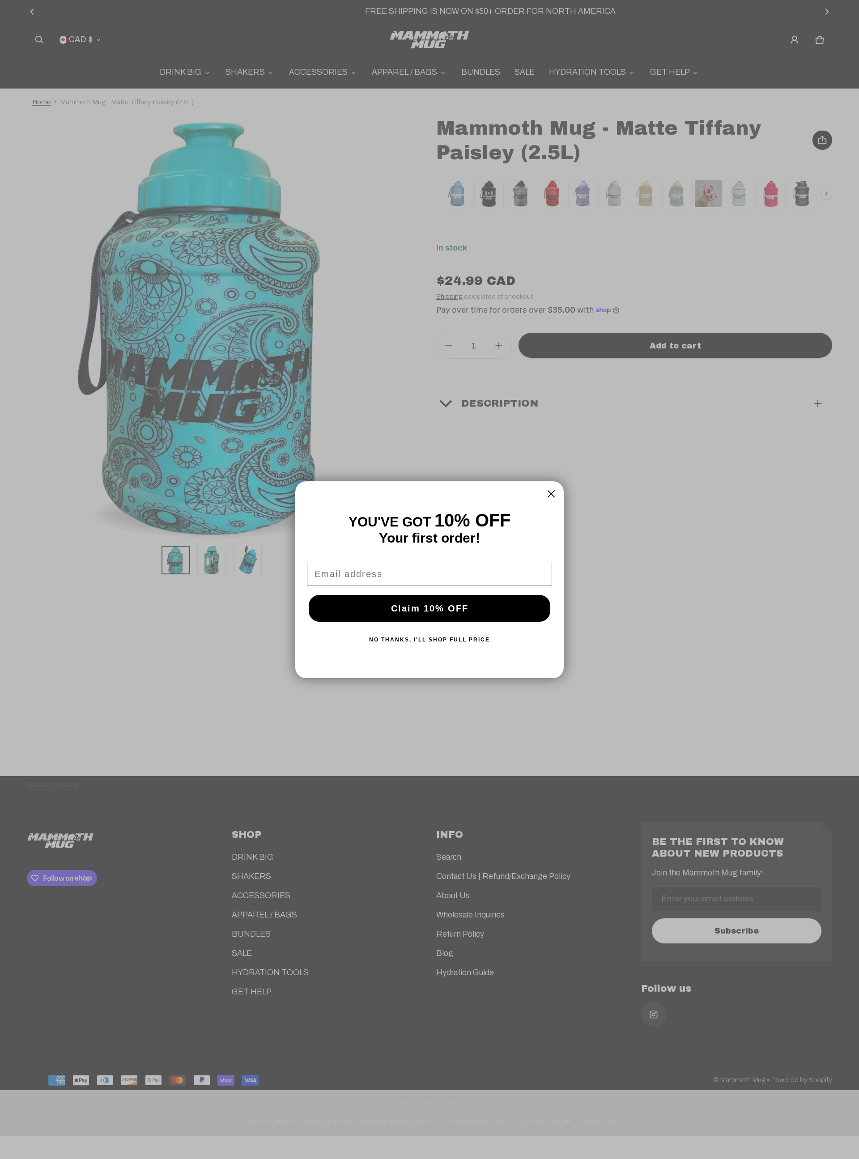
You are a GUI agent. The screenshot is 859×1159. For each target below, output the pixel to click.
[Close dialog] (551, 494)
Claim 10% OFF (429, 608)
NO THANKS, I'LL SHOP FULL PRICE (429, 640)
